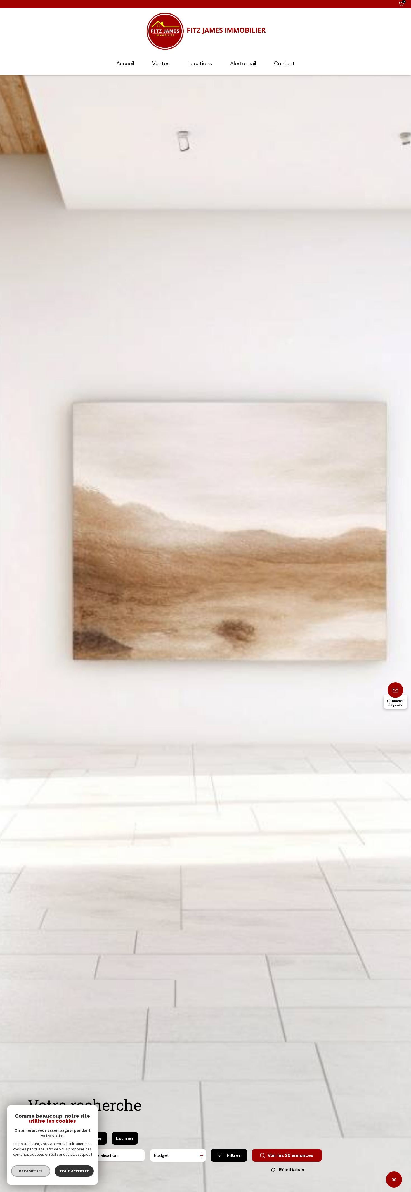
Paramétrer (31, 1171)
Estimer (125, 1138)
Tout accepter (74, 1171)
